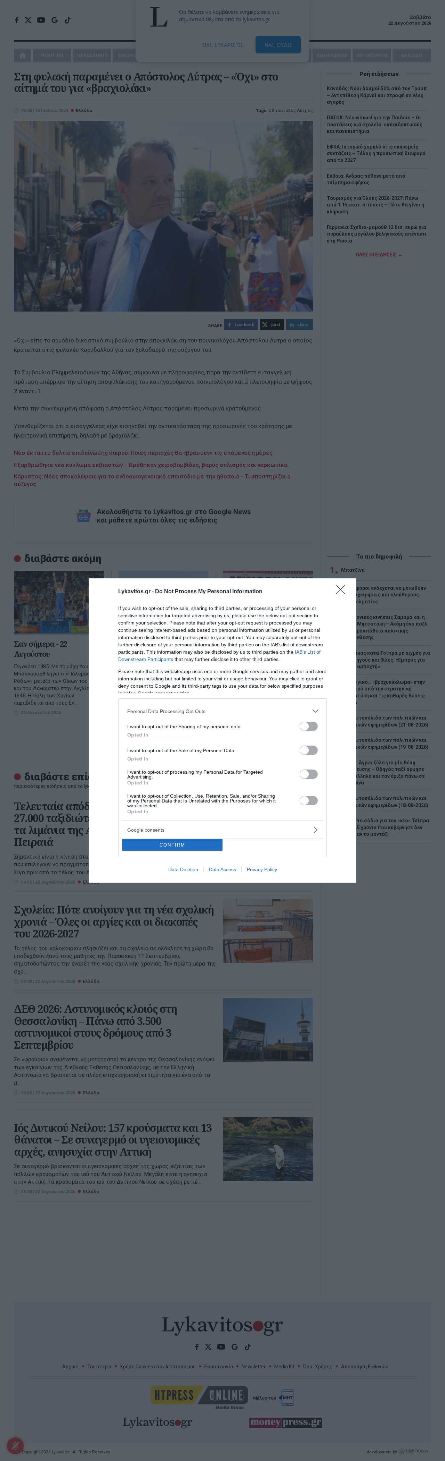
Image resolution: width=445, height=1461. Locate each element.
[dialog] (222, 730)
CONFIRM (172, 845)
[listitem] (222, 711)
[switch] (309, 726)
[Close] (342, 591)
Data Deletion (183, 869)
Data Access (222, 869)
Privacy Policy (262, 869)
